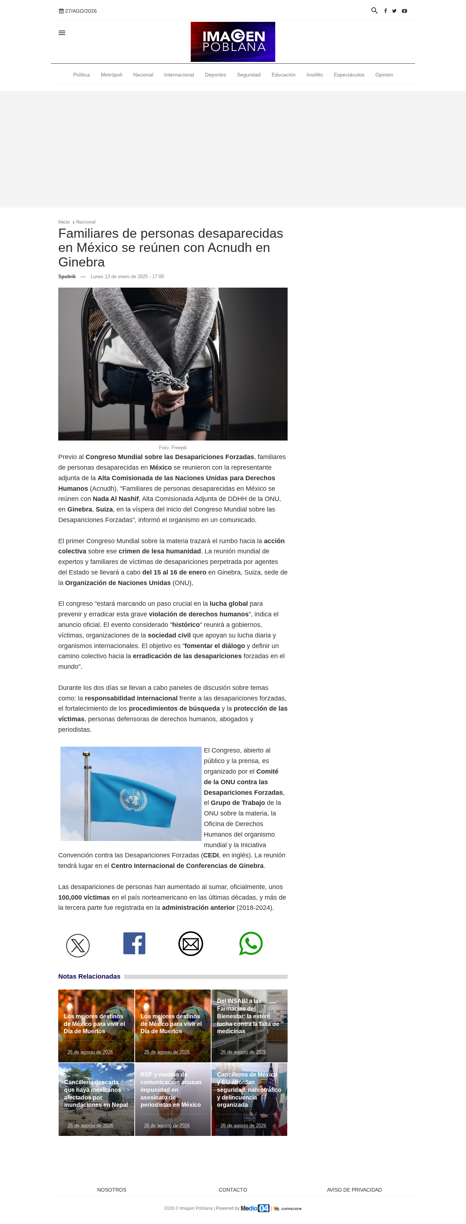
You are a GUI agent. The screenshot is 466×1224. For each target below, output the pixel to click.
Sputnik (67, 276)
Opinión (384, 75)
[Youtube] (404, 11)
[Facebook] (386, 11)
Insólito (315, 75)
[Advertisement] (233, 149)
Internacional (179, 75)
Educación (284, 75)
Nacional (143, 75)
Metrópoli (111, 75)
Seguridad (249, 75)
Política (81, 75)
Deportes (215, 75)
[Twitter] (394, 11)
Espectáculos (349, 75)
